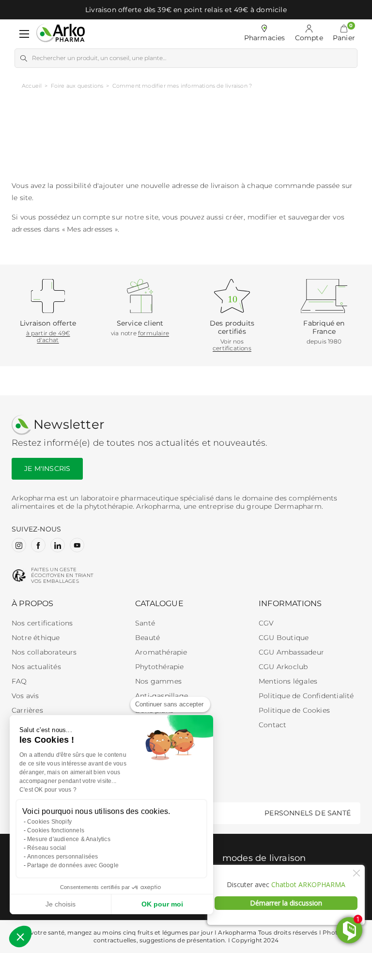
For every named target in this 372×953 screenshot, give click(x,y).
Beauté (147, 637)
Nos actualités (36, 666)
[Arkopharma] (60, 34)
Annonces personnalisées (62, 856)
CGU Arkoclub (283, 666)
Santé (145, 623)
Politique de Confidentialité (306, 695)
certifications (232, 348)
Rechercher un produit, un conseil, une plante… (99, 58)
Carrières (27, 710)
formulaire (153, 333)
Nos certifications (42, 623)
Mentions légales (288, 681)
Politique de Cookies (294, 710)
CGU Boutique (284, 637)
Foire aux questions (77, 85)
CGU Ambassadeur (291, 652)
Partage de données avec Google (73, 865)
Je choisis (61, 904)
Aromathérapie (161, 652)
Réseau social (46, 847)
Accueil (32, 85)
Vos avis (25, 695)
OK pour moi (162, 904)
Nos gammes (158, 681)
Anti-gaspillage (161, 695)
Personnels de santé (307, 813)
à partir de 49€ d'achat (48, 336)
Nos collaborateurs (44, 652)
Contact (272, 724)
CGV (266, 623)
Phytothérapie (159, 666)
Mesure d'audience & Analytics (68, 839)
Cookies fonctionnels (55, 830)
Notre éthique (36, 637)
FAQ (19, 681)
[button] (344, 34)
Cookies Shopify (49, 821)
